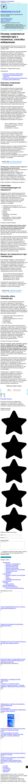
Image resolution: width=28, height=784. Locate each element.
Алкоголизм (6, 562)
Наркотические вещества (13, 579)
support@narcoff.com (7, 18)
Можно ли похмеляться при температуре (15, 78)
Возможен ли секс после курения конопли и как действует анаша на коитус (13, 642)
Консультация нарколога (10, 586)
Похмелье (9, 572)
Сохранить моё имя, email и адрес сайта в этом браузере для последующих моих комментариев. (14, 553)
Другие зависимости (9, 585)
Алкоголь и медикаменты (13, 564)
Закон (7, 576)
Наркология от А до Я (10, 11)
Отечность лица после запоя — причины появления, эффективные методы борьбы (13, 685)
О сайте (5, 765)
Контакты (6, 767)
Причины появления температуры (13, 73)
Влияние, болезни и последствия (15, 575)
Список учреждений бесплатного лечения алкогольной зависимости (13, 607)
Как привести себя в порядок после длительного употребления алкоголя (11, 761)
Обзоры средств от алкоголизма (15, 569)
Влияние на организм (12, 565)
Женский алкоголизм (12, 566)
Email (2, 537)
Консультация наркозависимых (15, 588)
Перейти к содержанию (7, 1)
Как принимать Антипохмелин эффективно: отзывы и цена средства (13, 710)
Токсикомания (7, 581)
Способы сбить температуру (11, 79)
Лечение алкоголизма (12, 568)
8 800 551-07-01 (5, 21)
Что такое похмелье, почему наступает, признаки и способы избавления (12, 735)
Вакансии (6, 771)
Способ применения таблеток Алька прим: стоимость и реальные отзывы (13, 729)
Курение (5, 582)
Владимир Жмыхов (6, 399)
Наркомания (6, 574)
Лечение (8, 578)
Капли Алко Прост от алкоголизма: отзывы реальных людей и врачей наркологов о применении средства (13, 660)
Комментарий (5, 540)
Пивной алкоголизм (11, 571)
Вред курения (10, 583)
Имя (2, 535)
